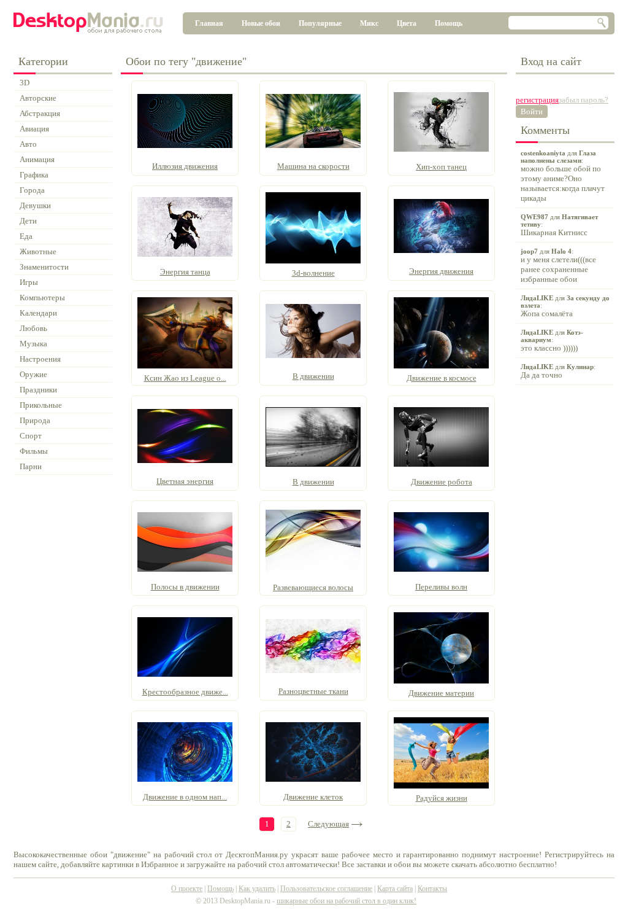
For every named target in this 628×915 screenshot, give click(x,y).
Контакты (432, 888)
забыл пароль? (583, 99)
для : (563, 176)
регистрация (537, 99)
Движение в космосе (442, 378)
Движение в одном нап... (185, 796)
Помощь (448, 23)
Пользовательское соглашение (326, 888)
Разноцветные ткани (313, 691)
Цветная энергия (184, 481)
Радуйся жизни (441, 798)
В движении (313, 376)
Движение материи (441, 693)
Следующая (328, 823)
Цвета (406, 23)
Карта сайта (395, 888)
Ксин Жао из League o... (185, 378)
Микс (369, 23)
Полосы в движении (185, 586)
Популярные (320, 23)
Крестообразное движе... (185, 691)
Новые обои (261, 23)
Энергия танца (185, 271)
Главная (209, 23)
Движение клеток (313, 796)
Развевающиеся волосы (313, 587)
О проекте (186, 888)
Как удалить (257, 888)
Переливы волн (441, 586)
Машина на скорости (313, 166)
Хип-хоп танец (441, 166)
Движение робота (441, 481)
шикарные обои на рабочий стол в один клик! (346, 901)
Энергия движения (441, 271)
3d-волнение (313, 273)
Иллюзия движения (185, 166)
